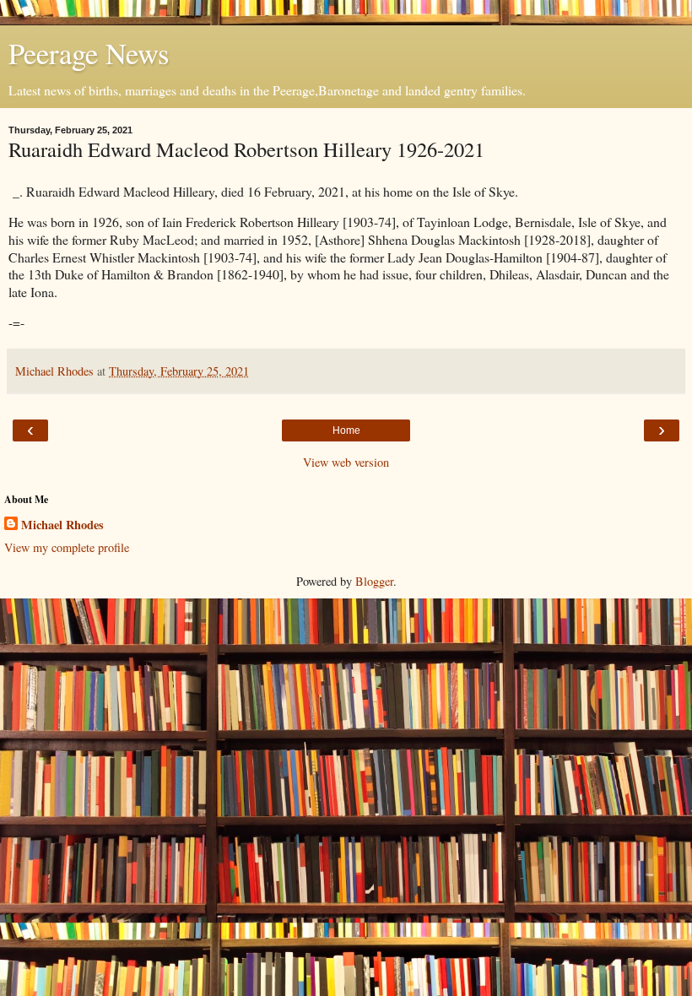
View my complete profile (66, 547)
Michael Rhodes (62, 525)
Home (346, 430)
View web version (346, 462)
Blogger (374, 581)
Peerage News (88, 53)
